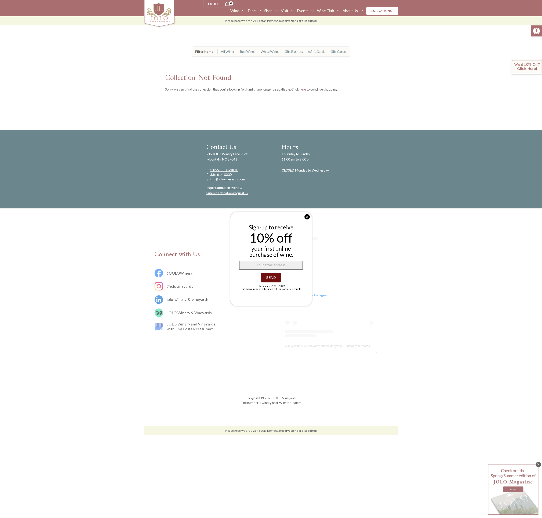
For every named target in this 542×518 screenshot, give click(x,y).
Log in (212, 4)
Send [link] (271, 277)
